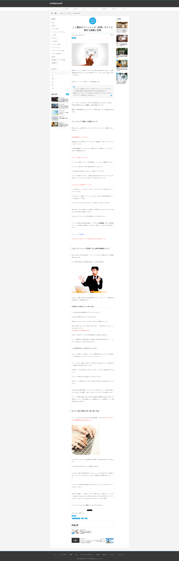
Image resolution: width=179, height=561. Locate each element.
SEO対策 (53, 25)
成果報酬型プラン (55, 62)
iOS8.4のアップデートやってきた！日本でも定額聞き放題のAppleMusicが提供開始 (86, 541)
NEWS (53, 78)
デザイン (76, 554)
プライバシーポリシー (56, 47)
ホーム (55, 554)
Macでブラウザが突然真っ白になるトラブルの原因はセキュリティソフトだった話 (121, 31)
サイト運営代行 (55, 41)
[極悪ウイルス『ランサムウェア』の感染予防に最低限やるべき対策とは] (76, 533)
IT (72, 515)
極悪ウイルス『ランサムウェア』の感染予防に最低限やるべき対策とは (86, 532)
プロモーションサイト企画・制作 (58, 50)
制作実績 (53, 56)
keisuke (83, 35)
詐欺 (86, 518)
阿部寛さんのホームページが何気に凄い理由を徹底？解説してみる (63, 125)
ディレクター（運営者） (56, 44)
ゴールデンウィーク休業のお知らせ (63, 113)
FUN (52, 75)
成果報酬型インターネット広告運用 (58, 59)
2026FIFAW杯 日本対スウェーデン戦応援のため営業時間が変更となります (64, 100)
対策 (82, 518)
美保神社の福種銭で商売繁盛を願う (121, 57)
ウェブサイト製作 (55, 28)
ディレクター (112, 554)
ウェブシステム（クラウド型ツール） (59, 31)
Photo (53, 88)
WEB (75, 515)
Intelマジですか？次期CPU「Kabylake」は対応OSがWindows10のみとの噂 (121, 82)
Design (53, 22)
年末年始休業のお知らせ (63, 118)
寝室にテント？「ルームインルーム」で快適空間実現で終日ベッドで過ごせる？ (121, 44)
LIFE (52, 82)
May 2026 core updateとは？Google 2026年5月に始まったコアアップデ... (64, 107)
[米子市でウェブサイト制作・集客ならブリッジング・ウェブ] (56, 4)
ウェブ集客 (54, 35)
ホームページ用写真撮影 (56, 53)
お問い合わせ (54, 38)
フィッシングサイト (76, 518)
